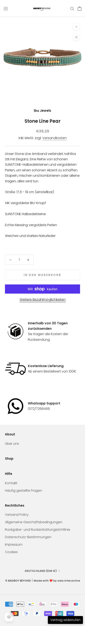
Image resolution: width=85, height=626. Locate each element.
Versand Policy (17, 514)
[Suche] (72, 8)
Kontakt (11, 483)
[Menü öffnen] (6, 8)
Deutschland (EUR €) (41, 571)
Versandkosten (54, 138)
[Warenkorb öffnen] (79, 8)
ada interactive (68, 581)
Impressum (13, 544)
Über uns (12, 443)
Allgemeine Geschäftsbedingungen (33, 522)
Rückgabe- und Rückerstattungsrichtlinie (37, 529)
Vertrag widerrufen (65, 619)
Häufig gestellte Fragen (23, 490)
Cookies (11, 552)
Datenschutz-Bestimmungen (28, 537)
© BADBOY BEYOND (18, 581)
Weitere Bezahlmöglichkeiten (43, 299)
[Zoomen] (76, 26)
